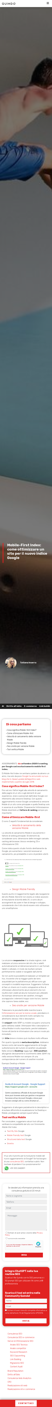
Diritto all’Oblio (14, 1374)
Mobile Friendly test (15, 1135)
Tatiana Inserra (28, 662)
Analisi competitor (18, 1348)
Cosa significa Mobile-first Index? (21, 730)
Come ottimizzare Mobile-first (20, 733)
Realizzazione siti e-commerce (21, 1389)
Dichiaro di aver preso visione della (24, 1234)
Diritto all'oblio (14, 706)
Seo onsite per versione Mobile (20, 746)
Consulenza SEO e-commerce (21, 1337)
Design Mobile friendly (17, 743)
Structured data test (16, 1139)
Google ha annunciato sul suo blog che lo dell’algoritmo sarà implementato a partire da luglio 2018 (25, 779)
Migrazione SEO (17, 1363)
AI (3, 706)
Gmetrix (10, 1143)
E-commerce (30, 706)
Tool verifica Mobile (15, 749)
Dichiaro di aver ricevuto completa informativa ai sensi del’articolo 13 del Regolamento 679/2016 (26, 1313)
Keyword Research (18, 1352)
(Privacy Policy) (11, 1316)
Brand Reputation (15, 1371)
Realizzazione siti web (17, 1385)
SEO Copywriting (17, 1355)
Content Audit (16, 1366)
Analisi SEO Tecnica (18, 1344)
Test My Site (12, 1131)
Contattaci (26, 1403)
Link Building (15, 1359)
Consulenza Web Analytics (19, 1378)
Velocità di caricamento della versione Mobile (24, 738)
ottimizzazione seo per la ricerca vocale (20, 1013)
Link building (45, 706)
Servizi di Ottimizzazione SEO (20, 1341)
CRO (9, 1382)
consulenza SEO (17, 1161)
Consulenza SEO (15, 1334)
